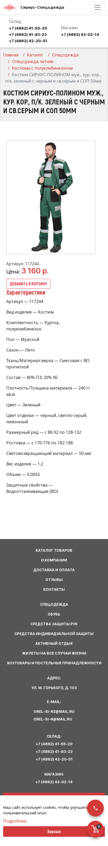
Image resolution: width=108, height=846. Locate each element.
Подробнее (14, 821)
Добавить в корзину (28, 283)
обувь (54, 614)
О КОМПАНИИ (54, 560)
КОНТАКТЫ (54, 589)
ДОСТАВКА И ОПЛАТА (54, 570)
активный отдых (54, 643)
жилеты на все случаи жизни (54, 653)
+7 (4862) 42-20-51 (28, 41)
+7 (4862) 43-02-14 (80, 34)
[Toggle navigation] (97, 7)
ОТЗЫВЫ (54, 580)
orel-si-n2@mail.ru (54, 711)
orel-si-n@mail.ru (53, 719)
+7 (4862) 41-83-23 (28, 34)
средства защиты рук (54, 624)
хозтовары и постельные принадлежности (54, 663)
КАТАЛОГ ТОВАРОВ (54, 550)
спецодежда (54, 604)
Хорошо (54, 831)
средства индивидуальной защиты (54, 634)
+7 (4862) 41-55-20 (28, 28)
